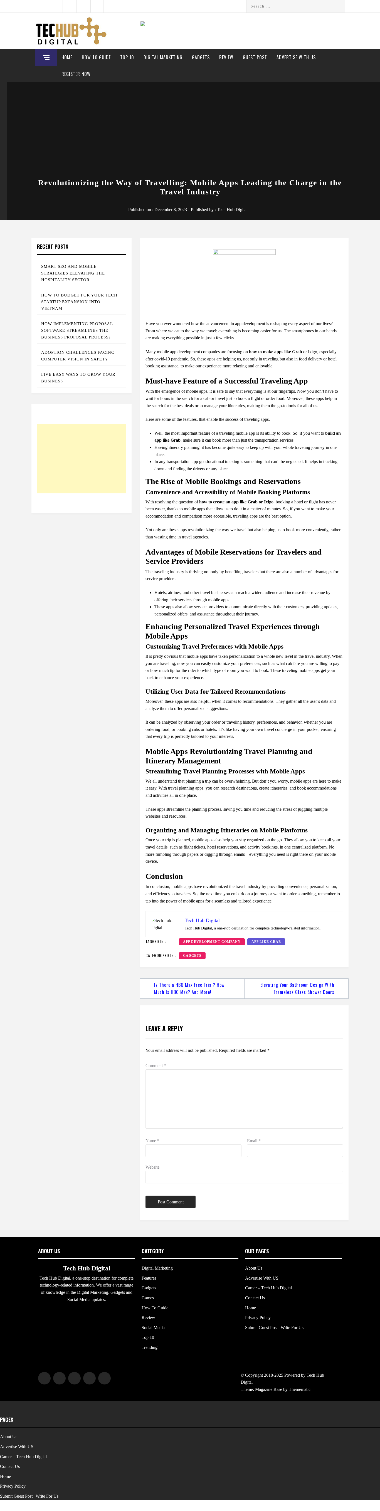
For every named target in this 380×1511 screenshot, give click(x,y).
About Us (253, 1268)
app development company (212, 942)
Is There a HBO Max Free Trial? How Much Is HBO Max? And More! (189, 988)
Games (148, 1297)
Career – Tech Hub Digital (268, 1287)
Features (149, 1278)
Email (254, 1140)
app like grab (266, 942)
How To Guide (96, 57)
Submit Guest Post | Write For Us (274, 1327)
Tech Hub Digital (232, 209)
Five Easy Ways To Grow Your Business (78, 377)
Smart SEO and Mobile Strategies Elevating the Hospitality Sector (73, 273)
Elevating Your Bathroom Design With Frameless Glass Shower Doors (297, 988)
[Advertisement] (190, 131)
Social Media (153, 1327)
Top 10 (127, 57)
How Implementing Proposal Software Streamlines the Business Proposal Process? (77, 330)
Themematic (299, 1389)
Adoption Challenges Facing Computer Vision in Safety (78, 355)
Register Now (76, 74)
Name (152, 1140)
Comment (155, 1065)
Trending (149, 1347)
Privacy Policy (258, 1317)
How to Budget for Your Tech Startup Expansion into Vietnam (79, 302)
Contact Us (255, 1297)
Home (66, 57)
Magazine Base (269, 1389)
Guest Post (255, 57)
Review (226, 57)
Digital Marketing (163, 57)
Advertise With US (296, 57)
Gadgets (201, 57)
